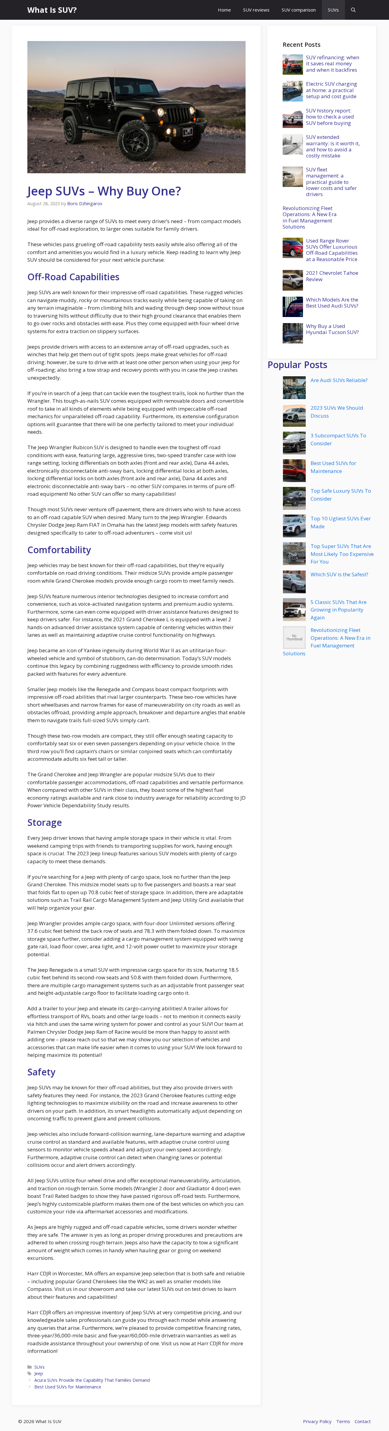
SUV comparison (299, 10)
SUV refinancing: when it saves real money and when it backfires (332, 63)
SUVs (333, 10)
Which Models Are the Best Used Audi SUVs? (332, 302)
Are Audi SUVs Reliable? (339, 380)
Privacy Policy (317, 1421)
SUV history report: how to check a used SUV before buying (330, 116)
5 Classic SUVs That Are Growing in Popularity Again (339, 609)
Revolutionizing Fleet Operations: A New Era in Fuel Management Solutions (310, 217)
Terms (343, 1421)
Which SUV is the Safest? (339, 574)
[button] (353, 10)
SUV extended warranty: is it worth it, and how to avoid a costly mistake (333, 146)
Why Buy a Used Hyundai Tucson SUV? (332, 329)
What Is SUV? (52, 10)
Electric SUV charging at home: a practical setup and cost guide (331, 90)
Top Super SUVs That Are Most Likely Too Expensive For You (342, 554)
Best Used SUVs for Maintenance (67, 1387)
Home (224, 10)
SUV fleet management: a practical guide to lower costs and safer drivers (331, 182)
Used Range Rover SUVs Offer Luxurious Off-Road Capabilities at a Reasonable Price (332, 250)
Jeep (38, 1373)
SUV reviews (256, 10)
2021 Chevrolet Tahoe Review (332, 275)
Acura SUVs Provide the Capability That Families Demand (92, 1380)
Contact (363, 1421)
